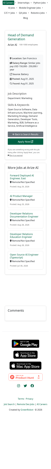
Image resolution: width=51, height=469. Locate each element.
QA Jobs (23, 12)
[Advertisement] (25, 288)
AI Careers (8, 2)
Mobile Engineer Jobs (30, 7)
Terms (21, 398)
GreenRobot (27, 409)
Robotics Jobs (38, 12)
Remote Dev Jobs (25, 404)
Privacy (29, 398)
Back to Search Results (26, 134)
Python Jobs (39, 2)
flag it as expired (16, 155)
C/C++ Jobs (9, 12)
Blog (25, 17)
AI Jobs (11, 7)
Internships (24, 2)
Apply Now (24, 141)
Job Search (9, 404)
